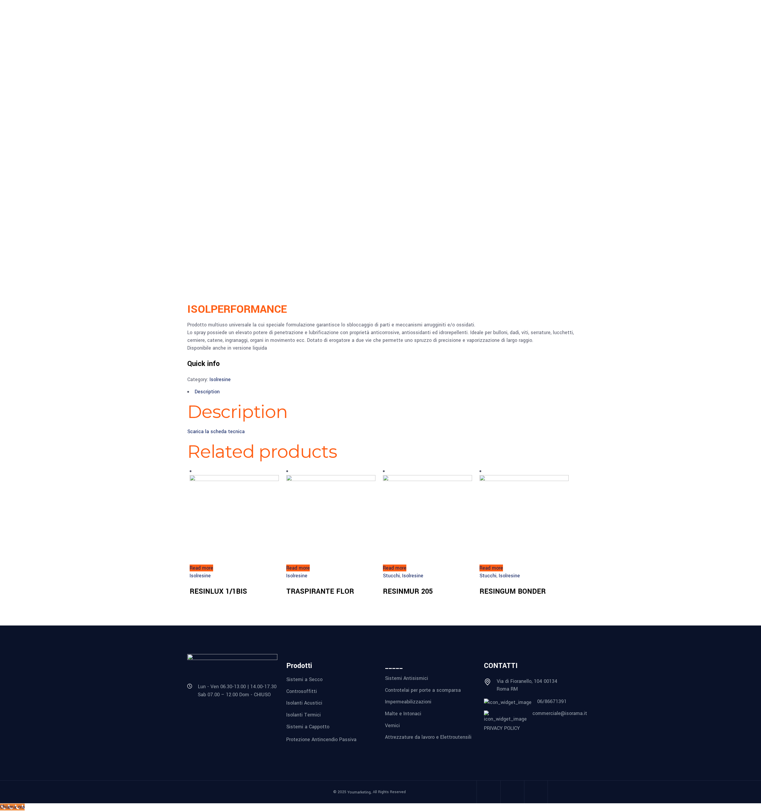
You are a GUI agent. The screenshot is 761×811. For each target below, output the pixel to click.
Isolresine (220, 379)
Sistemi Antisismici (406, 678)
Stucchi (391, 575)
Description (207, 391)
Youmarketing (359, 792)
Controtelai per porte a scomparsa (423, 689)
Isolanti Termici (303, 714)
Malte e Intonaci (403, 713)
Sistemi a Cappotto (307, 726)
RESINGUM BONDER (512, 591)
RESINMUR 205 (408, 591)
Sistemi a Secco (304, 679)
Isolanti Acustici (304, 703)
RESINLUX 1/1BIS (218, 591)
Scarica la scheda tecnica (216, 431)
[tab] (380, 392)
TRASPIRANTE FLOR (320, 591)
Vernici (392, 725)
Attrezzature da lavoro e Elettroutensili (428, 737)
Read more (201, 568)
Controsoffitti (301, 691)
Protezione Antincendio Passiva (321, 739)
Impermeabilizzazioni (408, 701)
